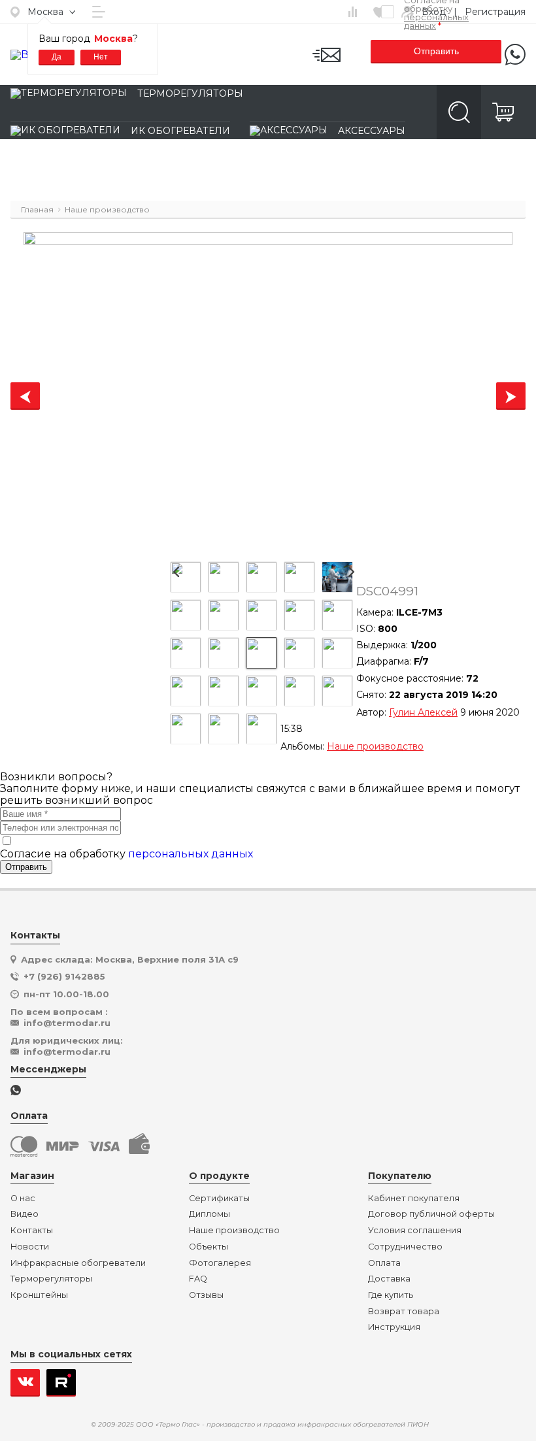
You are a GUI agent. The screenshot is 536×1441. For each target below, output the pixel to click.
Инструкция (394, 1327)
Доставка (389, 1279)
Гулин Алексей (423, 712)
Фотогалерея (220, 1263)
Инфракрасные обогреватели (78, 1263)
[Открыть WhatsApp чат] (15, 1091)
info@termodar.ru (67, 1023)
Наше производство (375, 746)
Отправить (436, 51)
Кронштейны (39, 1295)
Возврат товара (403, 1311)
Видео (24, 1214)
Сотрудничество (405, 1246)
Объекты (208, 1246)
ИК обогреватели (180, 131)
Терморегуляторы (190, 93)
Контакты (31, 1230)
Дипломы (209, 1214)
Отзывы (206, 1295)
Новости (29, 1246)
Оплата (384, 1263)
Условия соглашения (414, 1230)
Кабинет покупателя (414, 1198)
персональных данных (436, 21)
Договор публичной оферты (431, 1214)
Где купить (390, 1295)
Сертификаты (219, 1198)
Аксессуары (371, 131)
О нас (22, 1198)
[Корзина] (503, 112)
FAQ (198, 1279)
